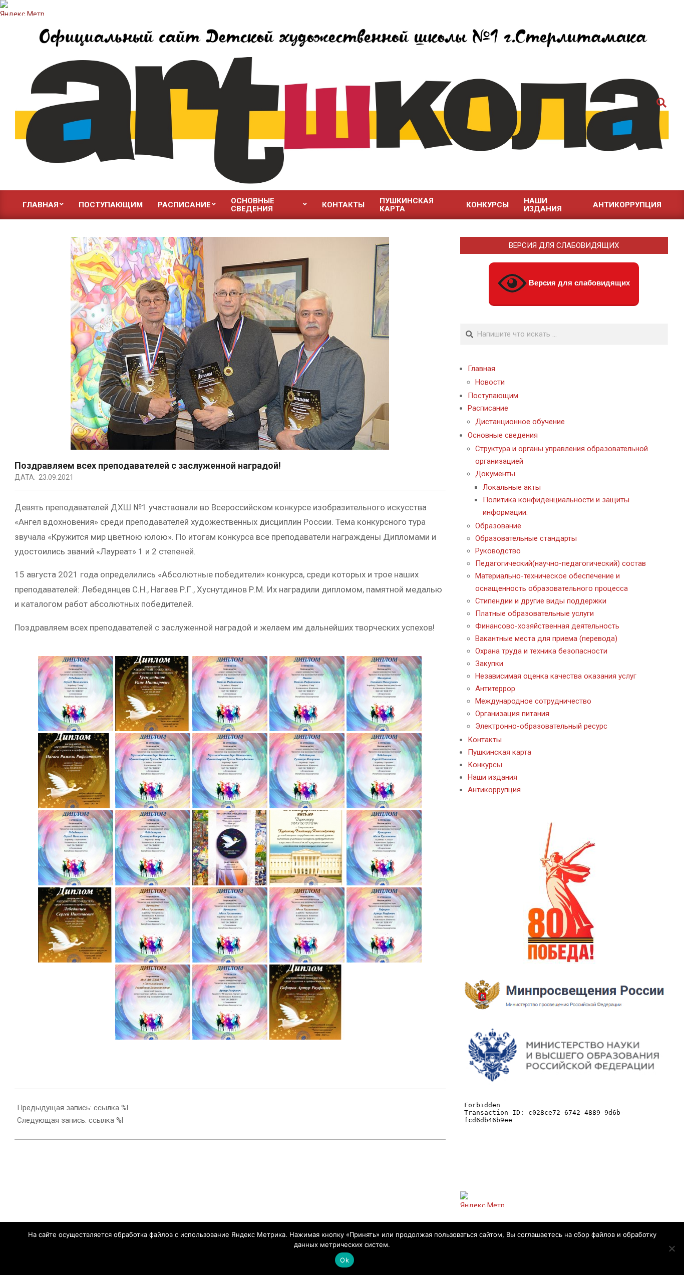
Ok (344, 1260)
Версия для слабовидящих (578, 282)
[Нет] (671, 1248)
